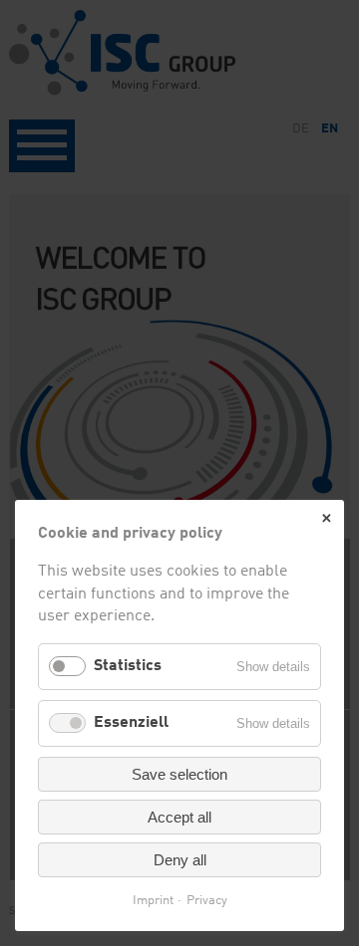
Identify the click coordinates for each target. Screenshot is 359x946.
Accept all (179, 817)
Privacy (206, 900)
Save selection (179, 774)
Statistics (128, 666)
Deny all (180, 859)
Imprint (153, 900)
